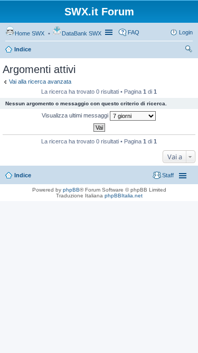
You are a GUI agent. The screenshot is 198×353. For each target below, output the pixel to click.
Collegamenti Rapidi (110, 32)
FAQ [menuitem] (133, 32)
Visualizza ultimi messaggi (76, 115)
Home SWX (29, 33)
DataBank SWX (81, 33)
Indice (22, 49)
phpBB (71, 190)
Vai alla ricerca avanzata (40, 81)
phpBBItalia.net (124, 195)
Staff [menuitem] (168, 175)
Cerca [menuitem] (188, 50)
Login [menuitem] (186, 32)
